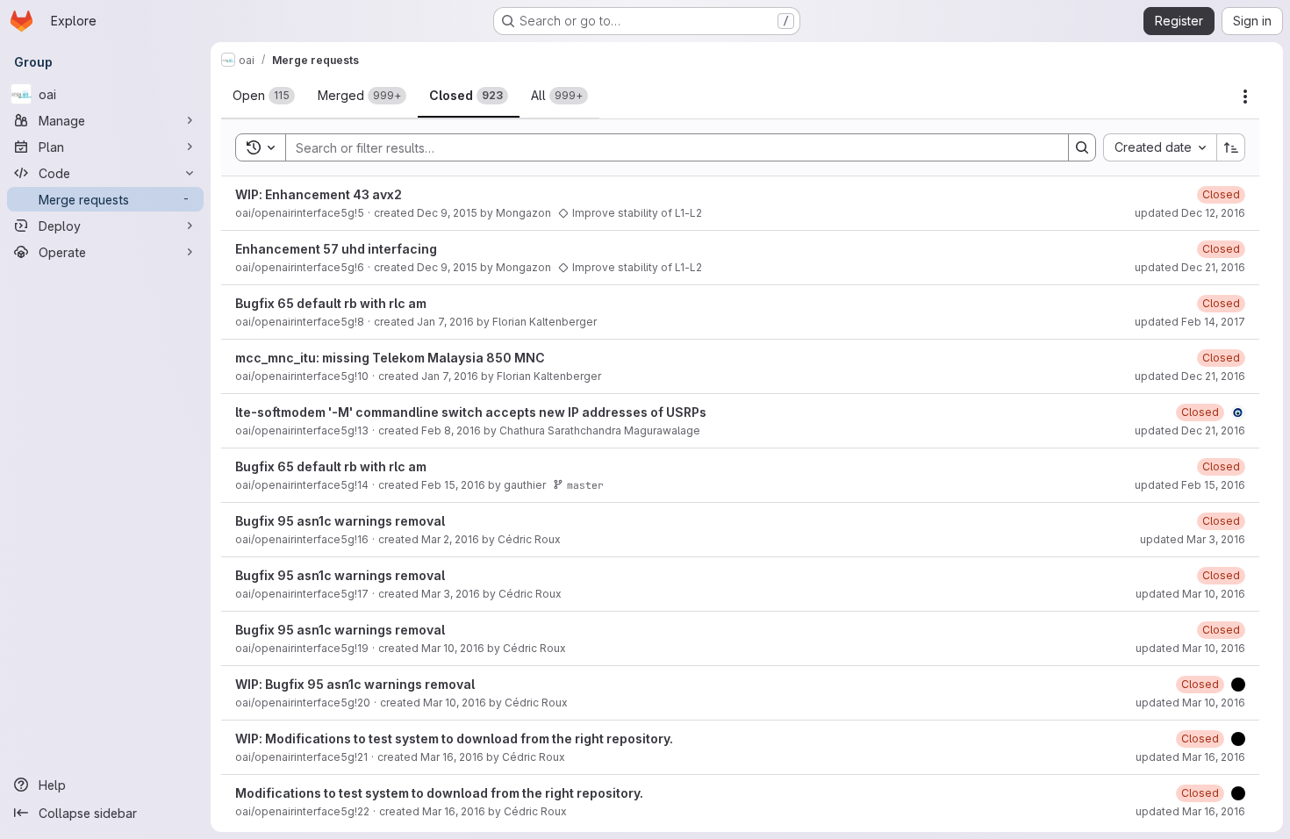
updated (1190, 212)
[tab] (263, 96)
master (585, 484)
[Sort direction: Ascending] (1231, 147)
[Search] (1082, 147)
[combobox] (1159, 147)
